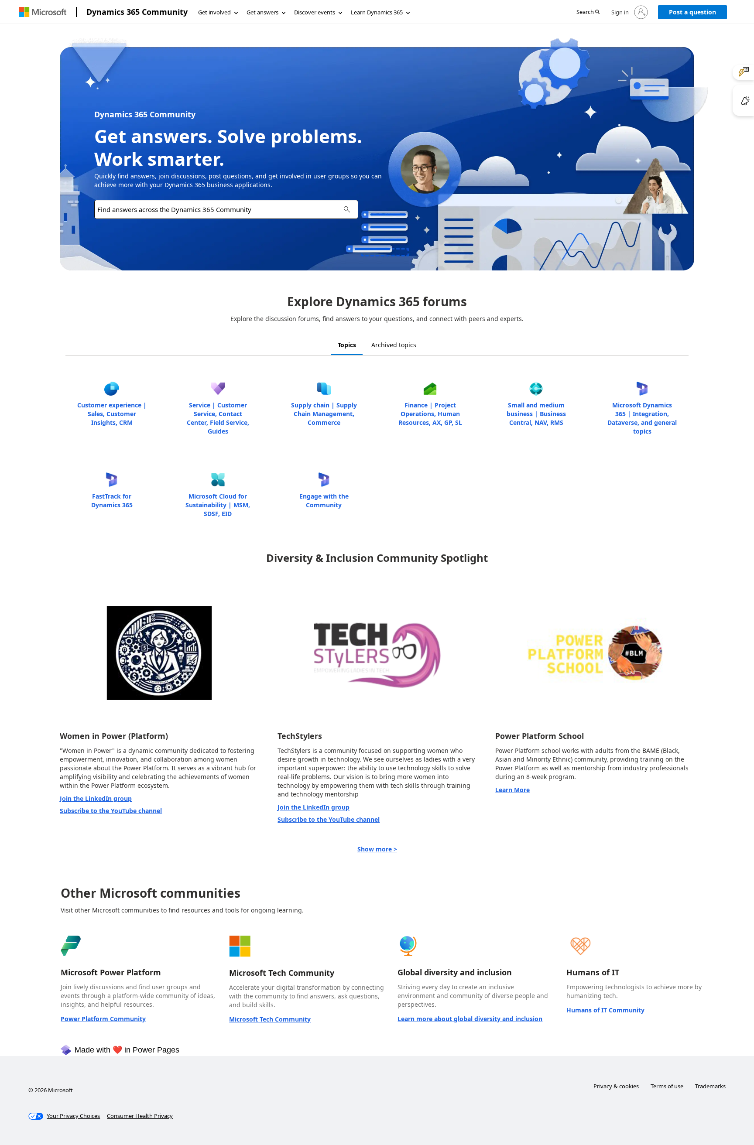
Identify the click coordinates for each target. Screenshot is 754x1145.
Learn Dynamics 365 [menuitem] (377, 12)
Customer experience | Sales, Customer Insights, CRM (112, 414)
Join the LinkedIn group (96, 798)
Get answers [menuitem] (262, 12)
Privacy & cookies (616, 1086)
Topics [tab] (347, 345)
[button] (588, 12)
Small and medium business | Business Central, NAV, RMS (536, 414)
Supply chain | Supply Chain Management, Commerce (324, 414)
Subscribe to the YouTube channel (111, 811)
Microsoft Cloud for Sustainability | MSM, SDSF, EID (217, 505)
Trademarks (710, 1086)
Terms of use (667, 1086)
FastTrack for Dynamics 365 (112, 500)
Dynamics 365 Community (137, 12)
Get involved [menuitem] (214, 12)
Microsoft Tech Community (270, 1019)
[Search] (347, 209)
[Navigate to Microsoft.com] (42, 12)
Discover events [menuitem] (314, 12)
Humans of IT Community (605, 1010)
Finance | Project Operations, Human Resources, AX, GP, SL (430, 414)
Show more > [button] (377, 849)
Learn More (512, 790)
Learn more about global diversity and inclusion (470, 1019)
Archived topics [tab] (393, 345)
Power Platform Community (103, 1019)
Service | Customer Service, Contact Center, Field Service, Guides (218, 418)
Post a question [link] (692, 12)
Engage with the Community (324, 500)
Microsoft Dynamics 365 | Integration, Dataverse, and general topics (642, 418)
